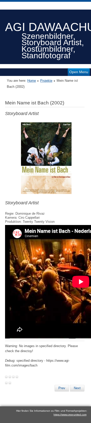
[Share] (10, 377)
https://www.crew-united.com (70, 414)
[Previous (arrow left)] (6, 383)
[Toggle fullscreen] (13, 377)
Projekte (46, 80)
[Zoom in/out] (17, 377)
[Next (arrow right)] (10, 383)
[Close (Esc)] (6, 377)
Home (31, 80)
